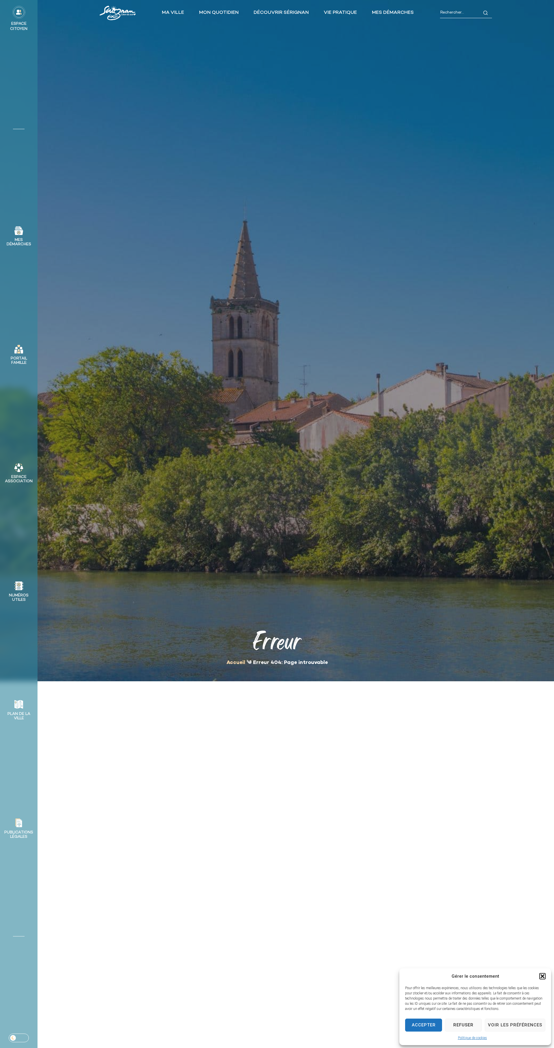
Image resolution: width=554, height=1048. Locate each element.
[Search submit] (485, 13)
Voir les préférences (515, 1025)
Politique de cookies (472, 1038)
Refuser (463, 1025)
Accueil (236, 662)
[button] (542, 976)
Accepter (424, 1025)
